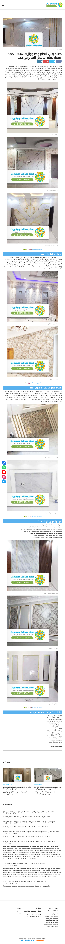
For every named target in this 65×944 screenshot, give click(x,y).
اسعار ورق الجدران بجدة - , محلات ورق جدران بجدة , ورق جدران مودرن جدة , (24, 863)
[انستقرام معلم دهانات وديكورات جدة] (4, 477)
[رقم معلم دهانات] (4, 463)
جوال (29, 249)
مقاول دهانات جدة (45, 401)
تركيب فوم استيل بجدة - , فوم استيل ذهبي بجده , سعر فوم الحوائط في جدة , (24, 881)
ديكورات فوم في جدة (55, 746)
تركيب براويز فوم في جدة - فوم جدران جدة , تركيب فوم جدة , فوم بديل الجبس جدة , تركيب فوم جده (31, 831)
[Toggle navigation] (3, 4)
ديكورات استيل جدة (40, 78)
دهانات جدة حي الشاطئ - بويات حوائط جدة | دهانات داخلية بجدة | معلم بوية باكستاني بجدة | (29, 812)
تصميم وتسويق (39, 940)
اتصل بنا (19, 913)
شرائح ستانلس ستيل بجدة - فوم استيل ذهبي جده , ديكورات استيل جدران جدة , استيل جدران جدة (29, 821)
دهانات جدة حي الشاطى (51, 268)
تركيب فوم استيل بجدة (55, 732)
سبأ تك (32, 940)
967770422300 (25, 940)
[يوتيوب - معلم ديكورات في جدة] (4, 472)
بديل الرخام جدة (48, 50)
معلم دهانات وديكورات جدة (27, 938)
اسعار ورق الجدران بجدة (55, 723)
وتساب (25, 249)
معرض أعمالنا (17, 911)
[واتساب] (4, 467)
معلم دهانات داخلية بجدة (41, 535)
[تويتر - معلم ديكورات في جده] (4, 481)
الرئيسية (19, 908)
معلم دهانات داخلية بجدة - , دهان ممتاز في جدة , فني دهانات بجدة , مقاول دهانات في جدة (29, 841)
